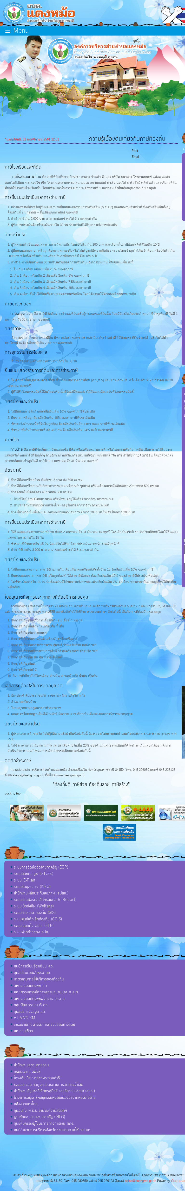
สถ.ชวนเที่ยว (23, 1031)
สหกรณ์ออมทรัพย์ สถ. (31, 986)
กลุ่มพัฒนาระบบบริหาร (31, 1005)
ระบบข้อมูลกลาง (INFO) (32, 887)
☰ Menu (17, 31)
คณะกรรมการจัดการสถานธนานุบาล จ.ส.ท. (46, 992)
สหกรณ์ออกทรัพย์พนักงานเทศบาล (39, 999)
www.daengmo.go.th (70, 775)
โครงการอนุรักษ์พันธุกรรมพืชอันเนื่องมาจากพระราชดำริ (55, 1097)
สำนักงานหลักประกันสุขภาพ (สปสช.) (41, 893)
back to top (12, 793)
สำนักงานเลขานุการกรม (31, 1065)
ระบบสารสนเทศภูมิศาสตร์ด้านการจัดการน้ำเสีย (48, 1085)
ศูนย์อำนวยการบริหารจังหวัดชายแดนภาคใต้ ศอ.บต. (53, 1130)
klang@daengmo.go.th (28, 775)
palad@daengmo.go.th (140, 1181)
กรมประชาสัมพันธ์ (27, 1072)
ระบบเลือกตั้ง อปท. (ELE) (33, 926)
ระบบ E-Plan (24, 880)
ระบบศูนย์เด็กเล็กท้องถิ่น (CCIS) (38, 919)
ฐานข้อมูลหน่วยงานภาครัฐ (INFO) (39, 1117)
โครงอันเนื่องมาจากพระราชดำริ (37, 1078)
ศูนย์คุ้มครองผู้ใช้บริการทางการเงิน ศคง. (44, 1123)
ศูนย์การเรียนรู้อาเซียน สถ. (34, 966)
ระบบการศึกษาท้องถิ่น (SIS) (35, 913)
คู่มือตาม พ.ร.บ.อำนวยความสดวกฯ (40, 1110)
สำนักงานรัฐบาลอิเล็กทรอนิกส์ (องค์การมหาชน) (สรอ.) (54, 1091)
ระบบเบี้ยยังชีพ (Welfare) (34, 906)
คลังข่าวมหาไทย (26, 1104)
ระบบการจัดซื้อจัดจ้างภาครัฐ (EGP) (41, 867)
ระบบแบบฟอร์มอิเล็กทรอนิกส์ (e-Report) (45, 900)
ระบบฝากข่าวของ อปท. (31, 932)
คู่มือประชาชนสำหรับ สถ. (32, 973)
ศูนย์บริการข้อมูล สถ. (30, 1012)
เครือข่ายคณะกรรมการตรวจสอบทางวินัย (44, 1024)
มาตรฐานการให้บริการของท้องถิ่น (39, 979)
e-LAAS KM (24, 1018)
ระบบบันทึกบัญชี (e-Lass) (33, 874)
